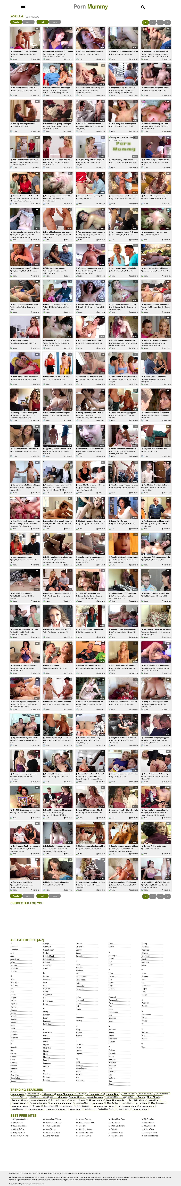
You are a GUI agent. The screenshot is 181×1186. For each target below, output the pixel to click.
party (111, 1003)
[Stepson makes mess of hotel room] (25, 255)
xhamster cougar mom (70, 1097)
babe (12, 979)
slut (134, 198)
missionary (80, 1080)
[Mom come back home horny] (90, 725)
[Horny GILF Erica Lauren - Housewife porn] (90, 472)
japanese (80, 1017)
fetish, (87, 126)
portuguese (113, 1012)
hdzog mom (95, 1100)
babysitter (14, 982)
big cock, (151, 54)
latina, (22, 237)
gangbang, (81, 235)
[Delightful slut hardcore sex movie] (57, 833)
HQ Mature (115, 1122)
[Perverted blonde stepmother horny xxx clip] (57, 147)
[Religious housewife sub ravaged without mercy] (90, 38)
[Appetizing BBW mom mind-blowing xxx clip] (57, 436)
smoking (112, 1071)
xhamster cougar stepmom (58, 1093)
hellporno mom (20, 1106)
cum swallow (48, 959)
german (46, 1077)
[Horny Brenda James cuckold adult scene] (25, 363)
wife (62, 56)
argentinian (14, 959)
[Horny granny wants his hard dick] (123, 255)
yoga (143, 1047)
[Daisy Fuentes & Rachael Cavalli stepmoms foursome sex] (123, 363)
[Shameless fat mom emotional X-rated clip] (25, 219)
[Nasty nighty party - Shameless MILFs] (123, 797)
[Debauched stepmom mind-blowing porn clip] (123, 761)
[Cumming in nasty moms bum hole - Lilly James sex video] (57, 472)
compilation (15, 1078)
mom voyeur (68, 1106)
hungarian (80, 989)
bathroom (14, 985)
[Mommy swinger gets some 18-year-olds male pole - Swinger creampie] (25, 616)
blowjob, (118, 54)
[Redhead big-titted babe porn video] (25, 688)
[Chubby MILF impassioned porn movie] (156, 183)
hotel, (30, 271)
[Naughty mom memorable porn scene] (57, 797)
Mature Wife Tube (86, 1132)
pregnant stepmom (61, 1103)
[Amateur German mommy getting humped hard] (90, 652)
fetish (45, 1041)
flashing (46, 1057)
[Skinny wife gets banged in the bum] (57, 38)
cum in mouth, (154, 813)
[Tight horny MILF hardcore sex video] (90, 327)
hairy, (14, 813)
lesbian (79, 1050)
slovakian (112, 1062)
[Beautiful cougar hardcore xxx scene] (156, 147)
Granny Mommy (150, 1132)
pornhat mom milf (51, 1106)
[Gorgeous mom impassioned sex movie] (156, 38)
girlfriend (46, 1080)
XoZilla (15, 59)
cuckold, (21, 379)
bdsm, (145, 415)
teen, (91, 417)
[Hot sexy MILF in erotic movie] (156, 833)
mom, (31, 90)
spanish (35, 451)
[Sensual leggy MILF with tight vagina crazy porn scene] (156, 869)
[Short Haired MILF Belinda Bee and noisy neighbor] (156, 472)
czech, (125, 126)
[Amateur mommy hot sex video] (156, 219)
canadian (14, 1047)
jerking (79, 1020)
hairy (78, 964)
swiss (143, 965)
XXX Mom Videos (85, 1129)
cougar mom (147, 1106)
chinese (13, 1065)
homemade (80, 979)
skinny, (57, 56)
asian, (47, 90)
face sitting (47, 1032)
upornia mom (128, 1097)
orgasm (156, 849)
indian (78, 997)
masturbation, (113, 851)
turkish (144, 995)
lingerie (79, 1053)
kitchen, (126, 92)
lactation (79, 1044)
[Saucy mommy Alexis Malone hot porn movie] (123, 147)
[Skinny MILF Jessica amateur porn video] (90, 688)
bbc (11, 988)
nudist (111, 958)
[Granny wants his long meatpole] (90, 183)
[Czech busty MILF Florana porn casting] (123, 111)
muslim (111, 946)
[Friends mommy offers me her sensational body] (123, 472)
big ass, (15, 54)
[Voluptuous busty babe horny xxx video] (123, 74)
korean (79, 1035)
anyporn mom (112, 1097)
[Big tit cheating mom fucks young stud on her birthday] (156, 652)
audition (13, 965)
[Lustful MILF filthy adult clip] (90, 580)
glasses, (144, 56)
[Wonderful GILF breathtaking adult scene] (90, 74)
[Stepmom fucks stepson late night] (156, 797)
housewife (80, 986)
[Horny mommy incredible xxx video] (90, 869)
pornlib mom (140, 1109)
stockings (145, 950)
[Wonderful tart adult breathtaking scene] (25, 472)
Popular (16, 22)
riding (111, 1032)
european (47, 1021)
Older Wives (149, 1129)
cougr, (78, 779)
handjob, (28, 162)
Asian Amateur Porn (86, 1122)
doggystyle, (154, 632)
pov (34, 90)
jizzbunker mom (127, 1106)
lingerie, (46, 56)
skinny (82, 129)
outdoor (112, 988)
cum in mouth (48, 956)
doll (44, 997)
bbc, (53, 560)
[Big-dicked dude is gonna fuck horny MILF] (25, 725)
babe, (14, 90)
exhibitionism (48, 1024)
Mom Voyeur (51, 1129)
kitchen (79, 1032)
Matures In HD (150, 1126)
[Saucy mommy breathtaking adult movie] (156, 255)
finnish (46, 1051)
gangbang (47, 1074)
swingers (86, 237)
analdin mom (124, 1109)
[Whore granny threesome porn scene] (90, 255)
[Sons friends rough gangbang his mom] (25, 508)
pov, (86, 92)
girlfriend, (134, 343)
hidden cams (81, 976)
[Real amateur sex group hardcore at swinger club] (90, 219)
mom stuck (127, 1103)
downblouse (48, 1001)
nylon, (162, 56)
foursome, (114, 379)
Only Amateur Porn (20, 1119)
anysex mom (18, 1103)
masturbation (81, 1068)
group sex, (90, 235)
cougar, (152, 162)
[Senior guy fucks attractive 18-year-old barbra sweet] (25, 291)
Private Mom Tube (53, 1126)
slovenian (112, 1065)
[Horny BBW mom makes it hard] (90, 797)
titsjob (144, 988)
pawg (111, 1006)
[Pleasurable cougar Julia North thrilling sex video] (57, 616)
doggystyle (47, 994)
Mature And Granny (53, 1122)
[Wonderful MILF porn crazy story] (57, 327)
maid (78, 1062)
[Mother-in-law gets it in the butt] (57, 869)
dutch (45, 1004)
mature (96, 54)
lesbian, (99, 271)
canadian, (126, 849)
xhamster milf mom (104, 1106)
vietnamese (146, 1014)
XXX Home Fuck (19, 1126)
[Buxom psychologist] (25, 327)
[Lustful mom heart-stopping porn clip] (123, 400)
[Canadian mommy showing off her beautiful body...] (123, 833)
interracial (80, 1000)
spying (144, 943)
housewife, (90, 54)
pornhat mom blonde (106, 1109)
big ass (13, 1000)
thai (143, 982)
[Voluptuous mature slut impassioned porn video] (123, 725)
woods (144, 1038)
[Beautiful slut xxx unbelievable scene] (123, 183)
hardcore (79, 970)
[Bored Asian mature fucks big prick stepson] (57, 74)
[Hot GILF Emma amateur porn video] (25, 797)
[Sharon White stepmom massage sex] (156, 327)
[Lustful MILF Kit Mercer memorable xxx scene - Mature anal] (57, 688)
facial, (143, 815)
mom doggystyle (157, 1103)
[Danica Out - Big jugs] (123, 508)
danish (46, 976)
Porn (91, 6)
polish (111, 1009)
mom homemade (115, 1100)
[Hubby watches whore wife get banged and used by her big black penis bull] (57, 544)
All (42, 22)
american (14, 949)
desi (45, 982)
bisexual (13, 1010)
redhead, (21, 201)
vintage (144, 1017)
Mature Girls (149, 1122)
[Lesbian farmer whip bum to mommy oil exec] (156, 400)
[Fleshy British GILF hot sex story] (57, 291)
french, (127, 343)
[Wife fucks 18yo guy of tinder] (156, 363)
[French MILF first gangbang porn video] (156, 725)
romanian (113, 1038)
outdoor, (163, 271)
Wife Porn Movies (151, 1135)
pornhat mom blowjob (149, 1097)
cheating (13, 1062)
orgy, (81, 237)
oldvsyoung (27, 526)
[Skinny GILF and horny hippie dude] (90, 111)
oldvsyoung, (61, 92)
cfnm (12, 1059)
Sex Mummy (18, 1122)
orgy (111, 985)
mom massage (17, 1109)
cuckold (46, 953)
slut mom (98, 1103)
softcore (112, 1078)
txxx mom (141, 1103)
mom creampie (83, 1106)
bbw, (79, 90)
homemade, (94, 90)
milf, (34, 54)
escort (45, 1018)
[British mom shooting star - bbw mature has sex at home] (156, 111)
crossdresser (48, 950)
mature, (29, 54)
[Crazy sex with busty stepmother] (25, 38)
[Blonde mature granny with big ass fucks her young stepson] (57, 111)
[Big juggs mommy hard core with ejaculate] (90, 833)
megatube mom (95, 1097)
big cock (13, 1004)
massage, (144, 345)
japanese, (66, 415)
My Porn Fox (149, 1119)
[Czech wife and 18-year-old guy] (90, 363)
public (130, 813)
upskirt (144, 1006)
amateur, (146, 271)
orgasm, (144, 490)
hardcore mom (129, 1093)
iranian (78, 1003)
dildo (45, 985)
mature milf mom (56, 1109)
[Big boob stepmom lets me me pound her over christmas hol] (90, 508)
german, (54, 126)
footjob (46, 1060)
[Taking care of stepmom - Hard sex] (90, 400)
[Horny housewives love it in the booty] (123, 291)
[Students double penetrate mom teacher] (25, 183)
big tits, (21, 54)
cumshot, (126, 596)
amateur (13, 946)
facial (45, 1035)
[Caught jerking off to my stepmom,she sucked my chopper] (90, 147)
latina (78, 1047)
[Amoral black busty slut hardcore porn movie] (123, 436)
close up (14, 1068)
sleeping (13, 598)
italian (78, 1009)
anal (12, 953)
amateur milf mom (77, 1100)
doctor (45, 991)
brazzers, (164, 524)
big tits (13, 1007)
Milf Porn (82, 1126)
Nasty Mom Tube (118, 1119)
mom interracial (145, 1093)
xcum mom (18, 1093)
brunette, (52, 54)
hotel (78, 983)
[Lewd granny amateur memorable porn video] (57, 183)
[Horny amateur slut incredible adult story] (90, 436)
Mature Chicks (117, 1132)
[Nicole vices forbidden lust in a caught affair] (25, 147)
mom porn (89, 1109)
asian (12, 962)
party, (126, 813)
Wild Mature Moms (20, 1135)
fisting (45, 1054)
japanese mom (82, 1103)
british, (80, 54)
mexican (79, 1074)
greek (78, 953)
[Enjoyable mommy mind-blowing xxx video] (25, 652)
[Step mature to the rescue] (25, 544)
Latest (28, 22)
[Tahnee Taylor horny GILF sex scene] (57, 725)
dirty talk (46, 988)
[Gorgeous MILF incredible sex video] (156, 436)
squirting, (144, 706)
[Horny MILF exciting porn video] (156, 688)
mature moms (33, 1093)
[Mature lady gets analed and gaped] (156, 761)
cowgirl (46, 943)
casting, (119, 126)
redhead (46, 309)
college (13, 1072)
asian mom (81, 1093)
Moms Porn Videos (53, 1119)
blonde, (47, 126)
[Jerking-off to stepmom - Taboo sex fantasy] (123, 688)
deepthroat (47, 979)
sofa (29, 417)
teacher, (28, 201)
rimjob (111, 1035)
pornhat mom (19, 1100)
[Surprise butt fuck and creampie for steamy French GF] (123, 327)
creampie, (59, 54)
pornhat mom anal (58, 1100)
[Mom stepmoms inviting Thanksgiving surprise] (57, 363)
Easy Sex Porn (19, 1132)
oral (110, 979)
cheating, (117, 92)
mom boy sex (112, 1103)
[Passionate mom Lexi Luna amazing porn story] (156, 508)
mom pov (153, 1100)
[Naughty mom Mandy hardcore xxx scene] (25, 833)
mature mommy (39, 1100)
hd (77, 973)
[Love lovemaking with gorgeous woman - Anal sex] (90, 544)
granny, (84, 90)
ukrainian (145, 1003)
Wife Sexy (115, 1129)
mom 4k (95, 1093)
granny (79, 950)
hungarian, (23, 813)
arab (12, 956)
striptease (145, 956)
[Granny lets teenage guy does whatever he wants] (25, 761)
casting (13, 1053)
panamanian (114, 1000)
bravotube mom (162, 1093)
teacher (144, 976)
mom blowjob (48, 1097)
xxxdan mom (33, 1097)
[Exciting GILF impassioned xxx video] (57, 761)
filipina (46, 1044)
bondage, (151, 415)
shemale (112, 1053)
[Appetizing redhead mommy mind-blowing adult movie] (123, 544)
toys (143, 991)
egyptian (46, 1014)
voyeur (144, 1021)
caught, (21, 162)
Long (55, 22)
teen (12, 309)
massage (79, 1065)
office (111, 973)
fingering (47, 1048)
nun (110, 961)
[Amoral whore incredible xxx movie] (123, 38)
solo (110, 1081)
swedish (144, 959)
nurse (111, 964)
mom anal (75, 1109)
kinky (78, 1029)
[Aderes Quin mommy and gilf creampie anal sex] (156, 291)
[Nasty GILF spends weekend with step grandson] (156, 580)
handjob (79, 967)
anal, (47, 54)
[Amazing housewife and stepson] (25, 400)
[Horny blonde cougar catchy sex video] (57, 219)
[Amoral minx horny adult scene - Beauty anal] (57, 508)
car (11, 1050)
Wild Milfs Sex (18, 1129)
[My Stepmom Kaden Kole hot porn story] (123, 869)
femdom (46, 1038)
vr (142, 1024)
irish (77, 1006)
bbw (12, 991)
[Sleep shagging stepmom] (25, 580)
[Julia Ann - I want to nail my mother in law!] (57, 580)
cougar (13, 1081)
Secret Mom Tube (53, 1132)
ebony (45, 1011)
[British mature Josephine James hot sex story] (156, 74)
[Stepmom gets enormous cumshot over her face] (123, 580)
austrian (13, 971)
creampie (47, 946)
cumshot (46, 962)
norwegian (113, 955)
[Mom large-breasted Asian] (25, 869)
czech (45, 968)
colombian (14, 1075)
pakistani (112, 997)
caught (13, 1056)
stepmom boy (110, 1093)
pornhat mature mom (38, 1103)
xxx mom (36, 1106)
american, (15, 415)
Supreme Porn (117, 1135)
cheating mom (35, 1109)
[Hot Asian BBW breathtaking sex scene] (57, 400)
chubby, (157, 126)
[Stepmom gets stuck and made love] (156, 616)
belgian (13, 997)
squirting (144, 946)
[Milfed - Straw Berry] (57, 652)
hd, (25, 54)
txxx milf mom (136, 1100)
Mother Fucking (85, 1119)
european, (164, 54)
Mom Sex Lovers (118, 1126)
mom (12, 56)
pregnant (112, 1018)
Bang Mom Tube (52, 1135)
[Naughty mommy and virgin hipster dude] (123, 616)
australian (14, 968)
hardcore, (66, 126)
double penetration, (23, 198)
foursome (47, 1063)
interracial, (63, 90)
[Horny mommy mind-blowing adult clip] (123, 652)
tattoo (135, 162)
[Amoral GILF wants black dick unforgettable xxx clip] (90, 761)
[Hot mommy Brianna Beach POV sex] (25, 74)
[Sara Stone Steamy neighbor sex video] (90, 616)
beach (12, 994)
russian (26, 126)
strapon (144, 953)
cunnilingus (47, 965)
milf (131, 54)
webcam (129, 851)
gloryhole (79, 946)
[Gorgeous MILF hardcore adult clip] (156, 544)
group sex (80, 956)
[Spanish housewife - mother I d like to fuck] (25, 436)
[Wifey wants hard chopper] (57, 255)
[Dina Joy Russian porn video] (25, 111)
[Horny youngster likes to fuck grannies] (123, 219)
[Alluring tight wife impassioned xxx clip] (90, 291)
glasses (79, 943)
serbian (112, 1050)
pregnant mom (17, 1097)
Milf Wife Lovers (85, 1135)
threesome (89, 273)
